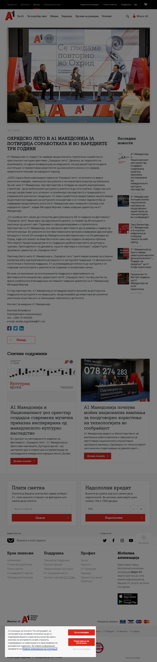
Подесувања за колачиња (81, 642)
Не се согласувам (81, 649)
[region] (50, 641)
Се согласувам (81, 632)
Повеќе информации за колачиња (40, 649)
